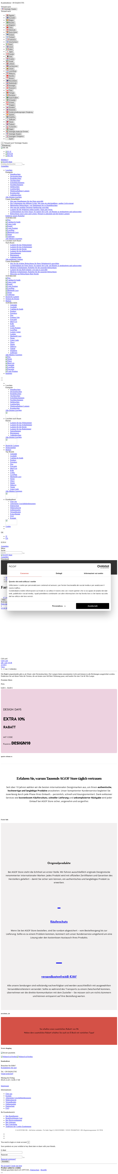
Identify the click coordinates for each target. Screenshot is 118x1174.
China (10, 27)
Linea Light (14, 340)
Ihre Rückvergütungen (14, 1120)
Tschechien (12, 127)
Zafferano (13, 353)
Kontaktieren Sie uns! (9, 1068)
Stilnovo (13, 346)
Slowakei (11, 107)
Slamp (12, 344)
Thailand (11, 124)
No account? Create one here (11, 1166)
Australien (11, 18)
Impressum (5, 1086)
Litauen (11, 68)
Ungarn (10, 129)
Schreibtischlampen (17, 183)
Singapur (11, 105)
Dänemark (12, 30)
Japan (10, 52)
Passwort (4, 1155)
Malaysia (11, 73)
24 (4, 608)
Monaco (11, 78)
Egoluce (13, 311)
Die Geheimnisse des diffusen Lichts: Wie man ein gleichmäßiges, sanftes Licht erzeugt (42, 203)
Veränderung (6, 145)
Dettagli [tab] (59, 573)
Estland (11, 35)
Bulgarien (11, 25)
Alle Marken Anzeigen (14, 239)
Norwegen (11, 85)
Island (10, 47)
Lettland (11, 64)
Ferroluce (13, 313)
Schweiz (11, 102)
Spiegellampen (15, 253)
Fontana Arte (15, 317)
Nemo (12, 338)
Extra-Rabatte (15, 514)
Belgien (11, 20)
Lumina (13, 334)
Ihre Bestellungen (12, 1116)
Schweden (12, 100)
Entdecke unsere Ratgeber (15, 216)
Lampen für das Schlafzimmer (21, 247)
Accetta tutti (92, 606)
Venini (12, 487)
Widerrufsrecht (15, 508)
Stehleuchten (14, 187)
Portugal (11, 93)
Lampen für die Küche (18, 249)
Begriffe (44, 1170)
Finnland (11, 37)
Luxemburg (12, 71)
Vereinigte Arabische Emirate (18, 131)
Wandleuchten (15, 174)
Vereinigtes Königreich (16, 136)
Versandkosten (15, 512)
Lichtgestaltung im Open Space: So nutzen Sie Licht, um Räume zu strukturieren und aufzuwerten (45, 212)
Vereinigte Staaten (14, 134)
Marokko (11, 76)
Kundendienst (6, 3)
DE (11, 156)
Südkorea (11, 119)
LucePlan (13, 330)
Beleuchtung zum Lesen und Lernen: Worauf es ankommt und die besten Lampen (40, 214)
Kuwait (10, 61)
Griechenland (13, 42)
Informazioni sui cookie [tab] (93, 573)
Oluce (12, 342)
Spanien (11, 114)
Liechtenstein (13, 66)
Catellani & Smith (16, 309)
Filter (3, 600)
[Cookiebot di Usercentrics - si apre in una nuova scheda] (99, 566)
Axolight (13, 307)
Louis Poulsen (15, 328)
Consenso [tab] (24, 573)
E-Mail (3, 1150)
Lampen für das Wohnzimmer (21, 245)
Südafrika (11, 117)
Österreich (12, 88)
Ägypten (11, 15)
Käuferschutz (59, 921)
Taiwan (10, 122)
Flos (11, 315)
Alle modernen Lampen (14, 259)
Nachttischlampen (16, 185)
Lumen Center (15, 332)
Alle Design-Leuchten (14, 197)
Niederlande (12, 83)
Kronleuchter (15, 193)
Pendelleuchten (15, 178)
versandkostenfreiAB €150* (59, 976)
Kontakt (13, 518)
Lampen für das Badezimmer (20, 251)
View (3, 667)
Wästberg (13, 351)
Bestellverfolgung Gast (14, 1118)
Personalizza (57, 606)
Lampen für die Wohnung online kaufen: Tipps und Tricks (31, 210)
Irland (10, 44)
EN (11, 154)
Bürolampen (14, 255)
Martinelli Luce (15, 336)
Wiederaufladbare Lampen (19, 191)
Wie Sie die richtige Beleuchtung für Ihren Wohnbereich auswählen (34, 263)
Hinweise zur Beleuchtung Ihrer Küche (24, 274)
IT (10, 152)
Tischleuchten (15, 180)
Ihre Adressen (11, 1122)
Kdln (12, 324)
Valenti (12, 349)
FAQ (12, 516)
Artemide (13, 305)
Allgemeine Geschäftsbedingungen (23, 504)
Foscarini (13, 319)
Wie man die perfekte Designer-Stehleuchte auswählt (29, 207)
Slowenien (12, 110)
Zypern (10, 139)
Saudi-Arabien (13, 98)
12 (2, 608)
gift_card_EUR (6, 663)
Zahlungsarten (15, 510)
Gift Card (4, 661)
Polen (10, 90)
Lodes (12, 326)
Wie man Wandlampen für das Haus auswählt (26, 201)
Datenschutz (14, 506)
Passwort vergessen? (8, 1159)
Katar (10, 56)
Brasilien (11, 23)
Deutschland (12, 32)
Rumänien (11, 95)
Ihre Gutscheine (11, 1124)
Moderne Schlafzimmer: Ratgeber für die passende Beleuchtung (33, 268)
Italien (10, 49)
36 (7, 608)
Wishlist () (4, 160)
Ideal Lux (13, 322)
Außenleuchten (15, 195)
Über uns (13, 502)
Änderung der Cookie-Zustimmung (18, 1126)
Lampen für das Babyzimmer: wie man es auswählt (28, 270)
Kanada (11, 54)
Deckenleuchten (16, 176)
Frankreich (12, 39)
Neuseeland (12, 81)
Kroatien (11, 59)
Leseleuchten (15, 189)
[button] (13, 241)
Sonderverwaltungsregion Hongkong (20, 112)
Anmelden (5, 546)
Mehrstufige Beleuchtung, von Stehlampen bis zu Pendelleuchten (34, 205)
